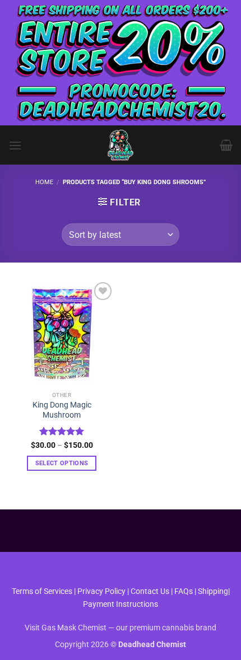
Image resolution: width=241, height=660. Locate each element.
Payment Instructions (120, 604)
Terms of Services (42, 591)
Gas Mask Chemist (73, 628)
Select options (62, 463)
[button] (15, 145)
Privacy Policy (101, 591)
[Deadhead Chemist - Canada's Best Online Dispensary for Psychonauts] (120, 145)
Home (44, 182)
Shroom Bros (120, 568)
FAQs (183, 591)
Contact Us (151, 591)
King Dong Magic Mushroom (62, 409)
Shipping (213, 591)
